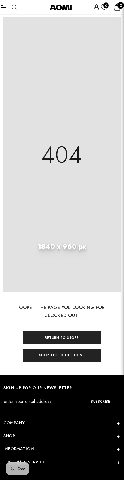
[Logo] (62, 7)
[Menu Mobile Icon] (3, 7)
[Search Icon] (14, 7)
